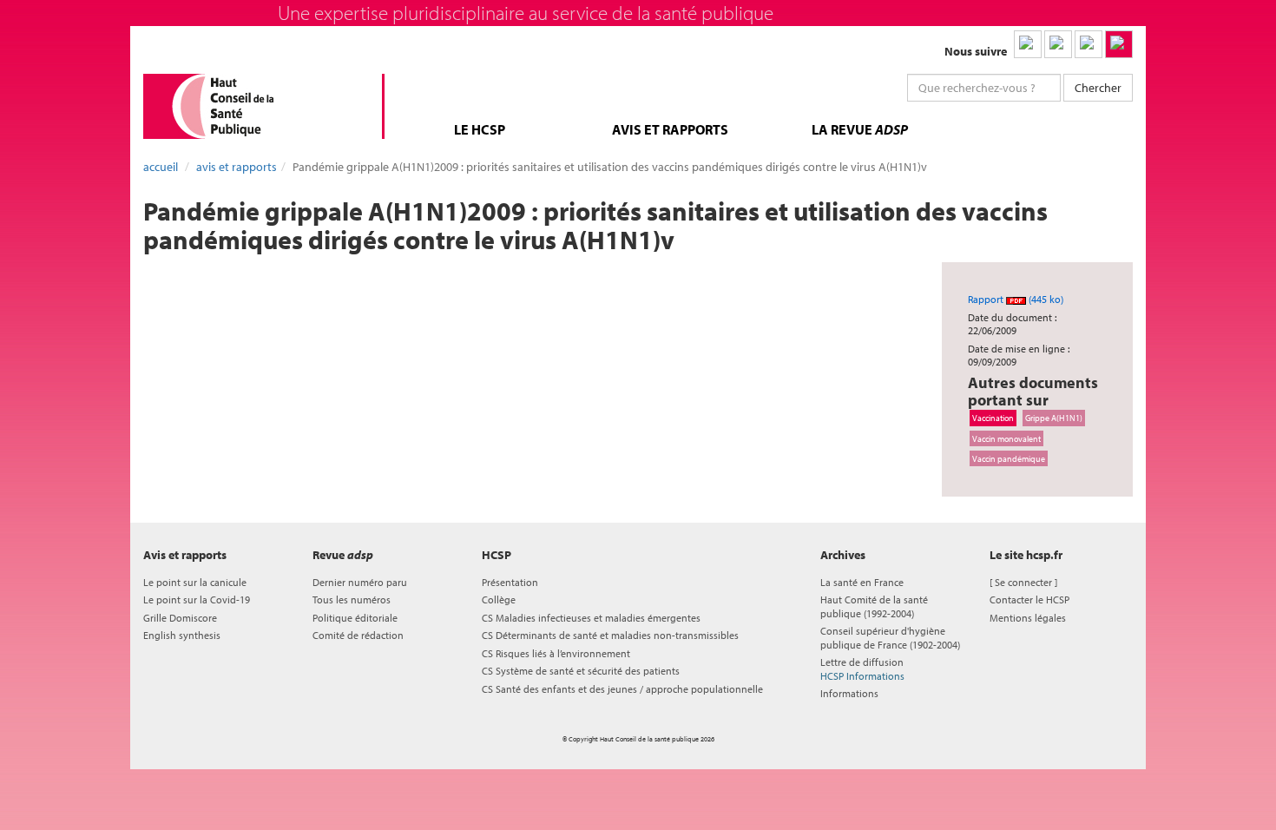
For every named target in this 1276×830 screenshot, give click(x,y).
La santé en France (862, 582)
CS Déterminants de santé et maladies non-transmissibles (610, 635)
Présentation (510, 582)
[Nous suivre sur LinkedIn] (1028, 44)
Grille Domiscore (180, 617)
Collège (499, 599)
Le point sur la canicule (195, 582)
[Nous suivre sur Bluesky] (1058, 44)
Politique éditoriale (355, 617)
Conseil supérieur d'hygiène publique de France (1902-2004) (890, 637)
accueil (160, 167)
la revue (860, 129)
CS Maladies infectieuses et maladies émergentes (591, 617)
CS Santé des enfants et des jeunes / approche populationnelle (622, 688)
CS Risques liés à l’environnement (556, 653)
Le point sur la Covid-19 (196, 599)
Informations (849, 693)
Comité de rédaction (358, 635)
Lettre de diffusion (862, 668)
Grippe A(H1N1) (1053, 417)
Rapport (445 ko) (1015, 299)
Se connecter (1023, 582)
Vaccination (993, 417)
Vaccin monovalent (1006, 438)
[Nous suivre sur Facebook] (1088, 44)
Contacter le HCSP (1029, 599)
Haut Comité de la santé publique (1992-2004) (874, 606)
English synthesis (181, 635)
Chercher (1098, 88)
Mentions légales (1028, 617)
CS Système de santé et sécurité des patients (581, 670)
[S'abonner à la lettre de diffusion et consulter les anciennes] (1119, 44)
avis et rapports (670, 129)
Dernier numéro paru (359, 582)
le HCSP (479, 129)
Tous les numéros (351, 599)
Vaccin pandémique (1008, 458)
